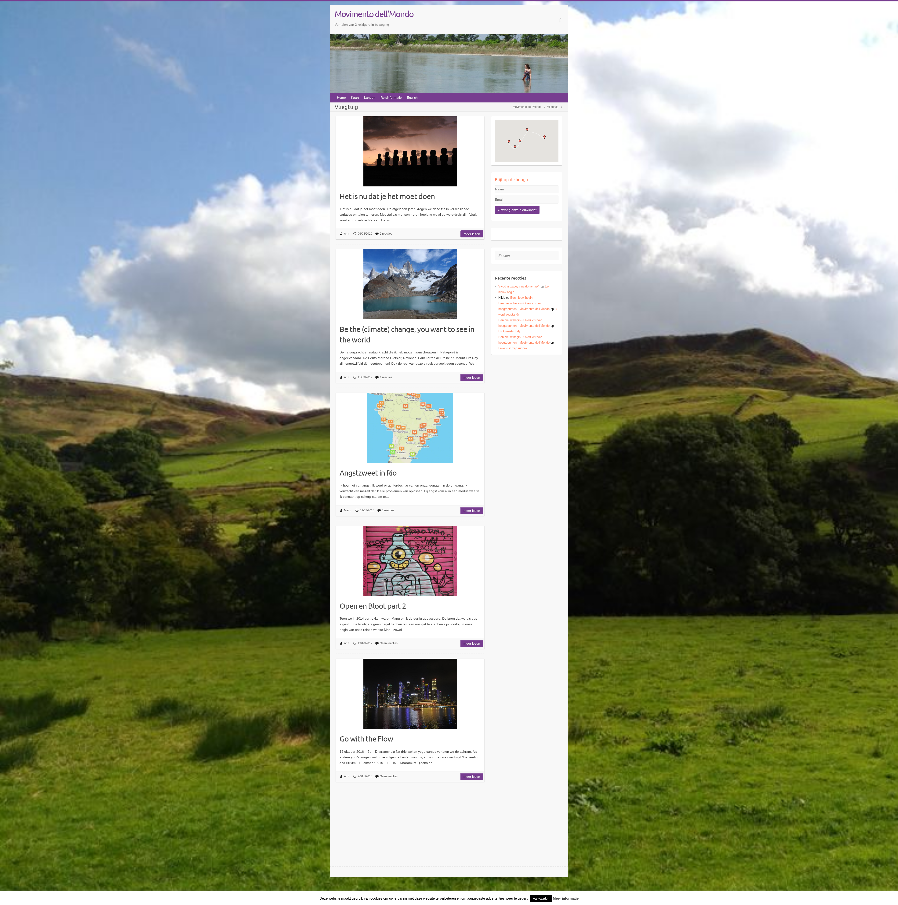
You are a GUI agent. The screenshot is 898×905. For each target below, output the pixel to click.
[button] (509, 142)
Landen (369, 97)
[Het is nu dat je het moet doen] (410, 151)
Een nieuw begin (521, 297)
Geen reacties (389, 643)
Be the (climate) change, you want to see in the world (407, 334)
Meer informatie (566, 898)
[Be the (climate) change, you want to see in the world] (410, 284)
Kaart (355, 97)
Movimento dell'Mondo (374, 14)
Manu (347, 510)
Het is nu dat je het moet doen (387, 196)
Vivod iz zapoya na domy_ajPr (519, 286)
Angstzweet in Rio (368, 472)
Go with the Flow (366, 738)
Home (341, 97)
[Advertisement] (526, 391)
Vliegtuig (552, 107)
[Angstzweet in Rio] (410, 428)
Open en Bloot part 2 (373, 605)
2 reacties (386, 233)
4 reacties (386, 377)
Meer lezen (471, 234)
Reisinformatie (391, 97)
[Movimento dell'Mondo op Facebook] (560, 20)
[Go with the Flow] (410, 694)
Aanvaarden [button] (541, 898)
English (412, 97)
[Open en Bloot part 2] (410, 561)
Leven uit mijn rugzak (512, 348)
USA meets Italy (509, 331)
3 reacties (388, 510)
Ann (346, 233)
